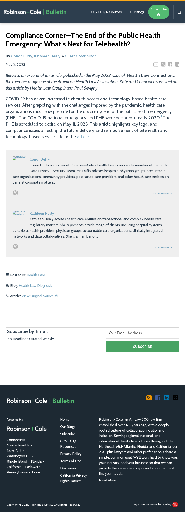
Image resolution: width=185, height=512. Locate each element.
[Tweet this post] (163, 64)
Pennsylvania (17, 472)
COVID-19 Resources (106, 12)
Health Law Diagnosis (35, 285)
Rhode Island (17, 461)
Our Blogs (137, 12)
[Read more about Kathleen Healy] (15, 247)
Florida (36, 461)
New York (14, 450)
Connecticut (16, 440)
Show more (161, 193)
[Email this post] (155, 64)
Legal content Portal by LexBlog (152, 504)
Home (65, 419)
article (83, 136)
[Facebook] (157, 397)
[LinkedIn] (166, 397)
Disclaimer (68, 468)
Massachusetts (18, 445)
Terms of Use (70, 461)
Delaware (32, 467)
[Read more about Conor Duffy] (15, 193)
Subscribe (67, 434)
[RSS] (149, 397)
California (14, 467)
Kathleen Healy (47, 56)
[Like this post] (170, 64)
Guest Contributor (80, 56)
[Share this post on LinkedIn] (177, 64)
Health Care (36, 275)
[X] (175, 397)
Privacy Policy (70, 454)
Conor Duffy (21, 56)
